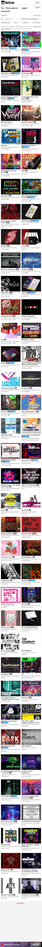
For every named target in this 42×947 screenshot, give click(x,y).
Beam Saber (4, 48)
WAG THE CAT (5, 845)
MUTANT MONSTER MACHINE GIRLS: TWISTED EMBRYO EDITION (31, 364)
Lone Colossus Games (6, 824)
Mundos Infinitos (25, 560)
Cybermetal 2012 (6, 316)
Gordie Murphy (25, 701)
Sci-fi (16, 22)
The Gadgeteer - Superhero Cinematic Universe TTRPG (29, 870)
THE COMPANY (26, 651)
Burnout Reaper (6, 651)
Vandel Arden (24, 343)
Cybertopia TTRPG (6, 435)
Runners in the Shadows (8, 269)
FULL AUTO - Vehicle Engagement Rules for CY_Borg (30, 721)
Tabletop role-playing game (29, 19)
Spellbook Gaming (26, 537)
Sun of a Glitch (25, 460)
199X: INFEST (5, 796)
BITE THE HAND (26, 533)
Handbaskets (5, 674)
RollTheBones (25, 726)
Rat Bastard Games (26, 53)
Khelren (23, 272)
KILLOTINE (24, 510)
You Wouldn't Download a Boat (30, 821)
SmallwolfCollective (6, 701)
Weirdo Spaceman (26, 776)
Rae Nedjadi (4, 175)
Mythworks (4, 726)
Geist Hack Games (5, 537)
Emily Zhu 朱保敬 (25, 102)
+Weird (23, 293)
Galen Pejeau (4, 873)
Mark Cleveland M (5, 272)
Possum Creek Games (6, 560)
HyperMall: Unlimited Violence (30, 48)
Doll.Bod (3, 246)
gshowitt (23, 824)
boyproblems (24, 77)
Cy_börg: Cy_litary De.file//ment (27, 772)
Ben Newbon (4, 438)
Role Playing (5, 22)
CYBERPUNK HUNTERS (8, 460)
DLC (2, 339)
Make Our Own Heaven (28, 485)
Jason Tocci (24, 174)
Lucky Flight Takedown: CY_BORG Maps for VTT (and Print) (10, 699)
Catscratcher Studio (6, 465)
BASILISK (24, 580)
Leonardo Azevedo (26, 150)
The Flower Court (6, 557)
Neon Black (4, 196)
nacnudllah (4, 607)
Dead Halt (4, 145)
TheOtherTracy (5, 776)
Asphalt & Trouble (6, 895)
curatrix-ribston (5, 249)
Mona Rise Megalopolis (28, 145)
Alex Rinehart (4, 415)
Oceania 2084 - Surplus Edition (30, 435)
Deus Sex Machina (6, 122)
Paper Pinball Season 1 (28, 411)
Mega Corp (24, 654)
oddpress (23, 249)
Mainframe (24, 697)
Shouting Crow (5, 391)
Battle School (5, 293)
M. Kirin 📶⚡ (4, 125)
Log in (37, 2)
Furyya (23, 246)
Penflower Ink (4, 584)
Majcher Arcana (5, 848)
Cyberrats (4, 411)
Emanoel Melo (4, 77)
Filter (38, 7)
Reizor (23, 488)
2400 (23, 170)
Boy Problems (25, 73)
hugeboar (3, 677)
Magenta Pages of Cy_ (7, 604)
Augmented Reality (7, 533)
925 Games (24, 898)
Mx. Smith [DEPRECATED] (29, 627)
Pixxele (3, 102)
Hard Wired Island (27, 122)
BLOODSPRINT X (26, 557)
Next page (20, 903)
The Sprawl (24, 269)
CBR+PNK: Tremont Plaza (9, 721)
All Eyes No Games (5, 490)
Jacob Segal (4, 898)
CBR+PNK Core (6, 73)
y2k (22, 674)
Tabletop (25, 22)
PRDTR (3, 363)
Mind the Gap (25, 221)
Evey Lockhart (4, 630)
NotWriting (4, 199)
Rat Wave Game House (27, 607)
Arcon (3, 510)
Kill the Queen (5, 627)
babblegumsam (25, 368)
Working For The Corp (28, 895)
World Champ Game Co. (7, 319)
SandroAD (3, 654)
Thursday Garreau (5, 799)
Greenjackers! (5, 580)
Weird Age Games (26, 125)
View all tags (36, 22)
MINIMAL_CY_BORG (27, 339)
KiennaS (3, 513)
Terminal (24, 604)
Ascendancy (25, 388)
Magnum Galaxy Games (7, 226)
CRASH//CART (5, 870)
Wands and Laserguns (7, 388)
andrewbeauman (5, 296)
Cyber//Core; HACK (7, 821)
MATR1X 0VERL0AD (27, 316)
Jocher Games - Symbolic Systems (29, 440)
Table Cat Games (25, 801)
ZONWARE (4, 149)
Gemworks (24, 391)
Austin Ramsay (4, 51)
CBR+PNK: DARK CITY (8, 746)
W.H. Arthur (24, 875)
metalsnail (24, 415)
